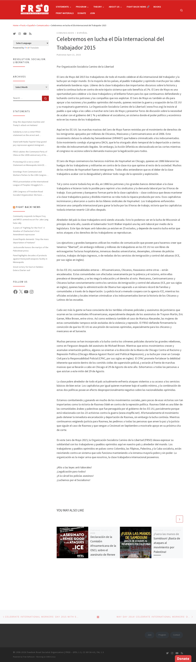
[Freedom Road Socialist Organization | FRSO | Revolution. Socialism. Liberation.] (32, 9)
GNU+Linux (51, 657)
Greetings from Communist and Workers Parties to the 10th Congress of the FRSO (30, 173)
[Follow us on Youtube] (24, 34)
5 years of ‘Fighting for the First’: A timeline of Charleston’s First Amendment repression (29, 231)
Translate (34, 47)
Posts (23, 25)
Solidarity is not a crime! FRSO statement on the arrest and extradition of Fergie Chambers (27, 133)
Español (31, 25)
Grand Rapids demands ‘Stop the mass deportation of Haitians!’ (31, 241)
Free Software (29, 657)
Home (16, 25)
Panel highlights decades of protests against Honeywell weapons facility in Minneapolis (30, 259)
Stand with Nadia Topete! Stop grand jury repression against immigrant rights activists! (30, 143)
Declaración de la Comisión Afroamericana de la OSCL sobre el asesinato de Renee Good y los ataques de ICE (103, 550)
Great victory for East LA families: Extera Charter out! (28, 269)
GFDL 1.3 (77, 652)
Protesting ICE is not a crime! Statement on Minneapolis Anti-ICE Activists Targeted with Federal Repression (28, 163)
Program (162, 635)
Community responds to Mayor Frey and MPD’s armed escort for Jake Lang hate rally (30, 219)
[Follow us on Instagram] (19, 34)
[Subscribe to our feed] (30, 34)
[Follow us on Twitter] (14, 34)
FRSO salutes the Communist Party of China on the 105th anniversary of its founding (30, 153)
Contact (176, 635)
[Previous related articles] (172, 519)
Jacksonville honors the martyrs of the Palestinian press (30, 249)
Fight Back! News (28, 207)
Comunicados (43, 25)
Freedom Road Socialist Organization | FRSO (49, 652)
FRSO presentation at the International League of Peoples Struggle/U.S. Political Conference (30, 183)
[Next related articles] (179, 519)
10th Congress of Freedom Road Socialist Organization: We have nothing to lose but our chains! (28, 193)
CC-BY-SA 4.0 (89, 652)
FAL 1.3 (100, 652)
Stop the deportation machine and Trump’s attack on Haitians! (28, 123)
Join (149, 635)
